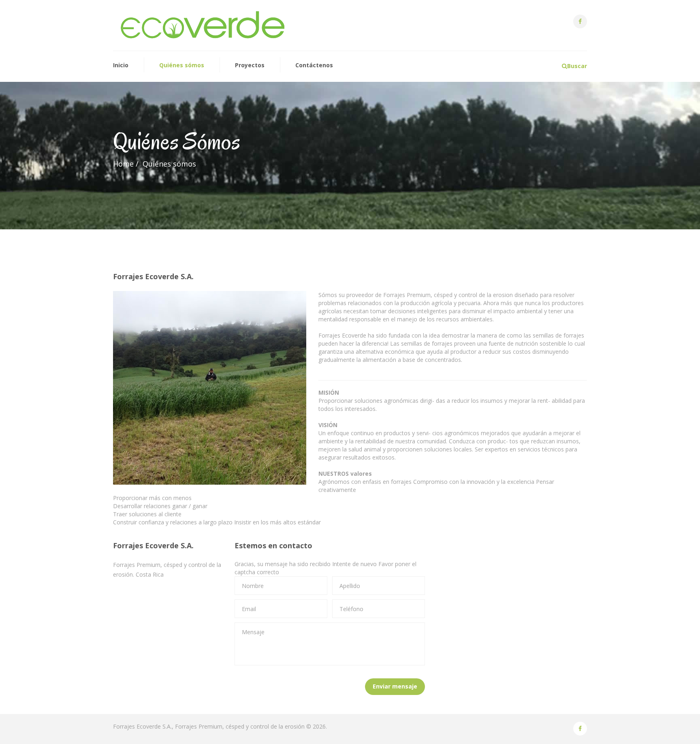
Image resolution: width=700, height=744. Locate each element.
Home (123, 164)
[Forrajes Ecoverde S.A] (202, 25)
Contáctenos (314, 65)
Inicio (120, 65)
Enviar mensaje (395, 686)
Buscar (577, 66)
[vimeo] (580, 21)
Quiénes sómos (181, 65)
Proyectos (250, 65)
